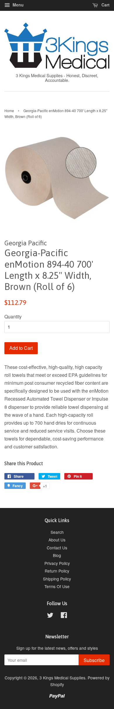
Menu (17, 5)
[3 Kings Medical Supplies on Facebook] (64, 616)
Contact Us (57, 548)
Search (57, 532)
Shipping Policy (57, 579)
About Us (57, 540)
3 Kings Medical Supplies (62, 678)
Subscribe (94, 660)
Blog (57, 555)
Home (9, 110)
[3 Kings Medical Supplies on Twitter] (50, 616)
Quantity (13, 316)
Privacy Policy (57, 563)
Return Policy (57, 571)
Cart (105, 5)
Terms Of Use (57, 586)
